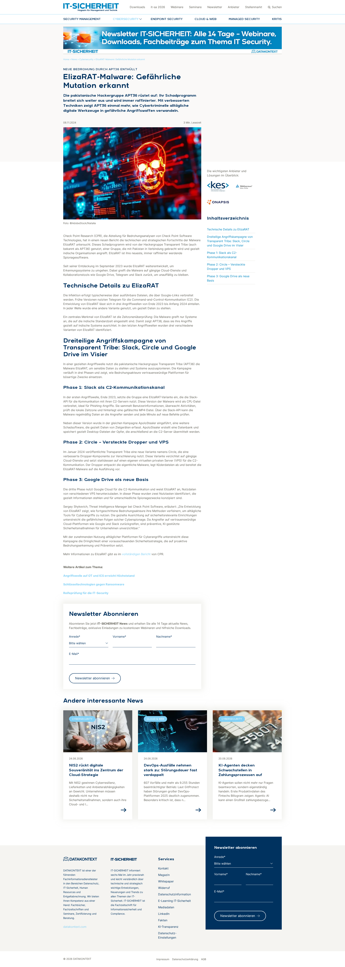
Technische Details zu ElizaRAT (228, 229)
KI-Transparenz (168, 926)
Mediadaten (166, 907)
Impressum (162, 959)
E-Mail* (74, 654)
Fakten (162, 920)
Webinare (177, 7)
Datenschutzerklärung (185, 959)
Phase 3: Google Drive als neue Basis (228, 278)
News (74, 59)
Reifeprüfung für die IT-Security (85, 593)
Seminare (195, 7)
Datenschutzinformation (174, 894)
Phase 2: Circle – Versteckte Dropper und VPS (226, 267)
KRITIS (277, 19)
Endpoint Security (167, 19)
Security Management (82, 19)
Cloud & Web (206, 19)
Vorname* (119, 636)
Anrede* (74, 636)
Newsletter (214, 7)
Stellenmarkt (253, 7)
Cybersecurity (86, 59)
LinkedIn (163, 914)
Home (66, 59)
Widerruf (164, 888)
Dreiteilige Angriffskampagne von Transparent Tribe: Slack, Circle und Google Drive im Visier (230, 241)
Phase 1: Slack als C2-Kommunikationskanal (222, 255)
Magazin (164, 875)
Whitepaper (166, 881)
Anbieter (233, 7)
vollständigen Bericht (136, 554)
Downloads (137, 7)
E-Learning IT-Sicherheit (174, 901)
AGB (203, 959)
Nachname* (164, 636)
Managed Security (244, 19)
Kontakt (163, 868)
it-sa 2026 (158, 7)
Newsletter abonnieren (92, 678)
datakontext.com (74, 926)
